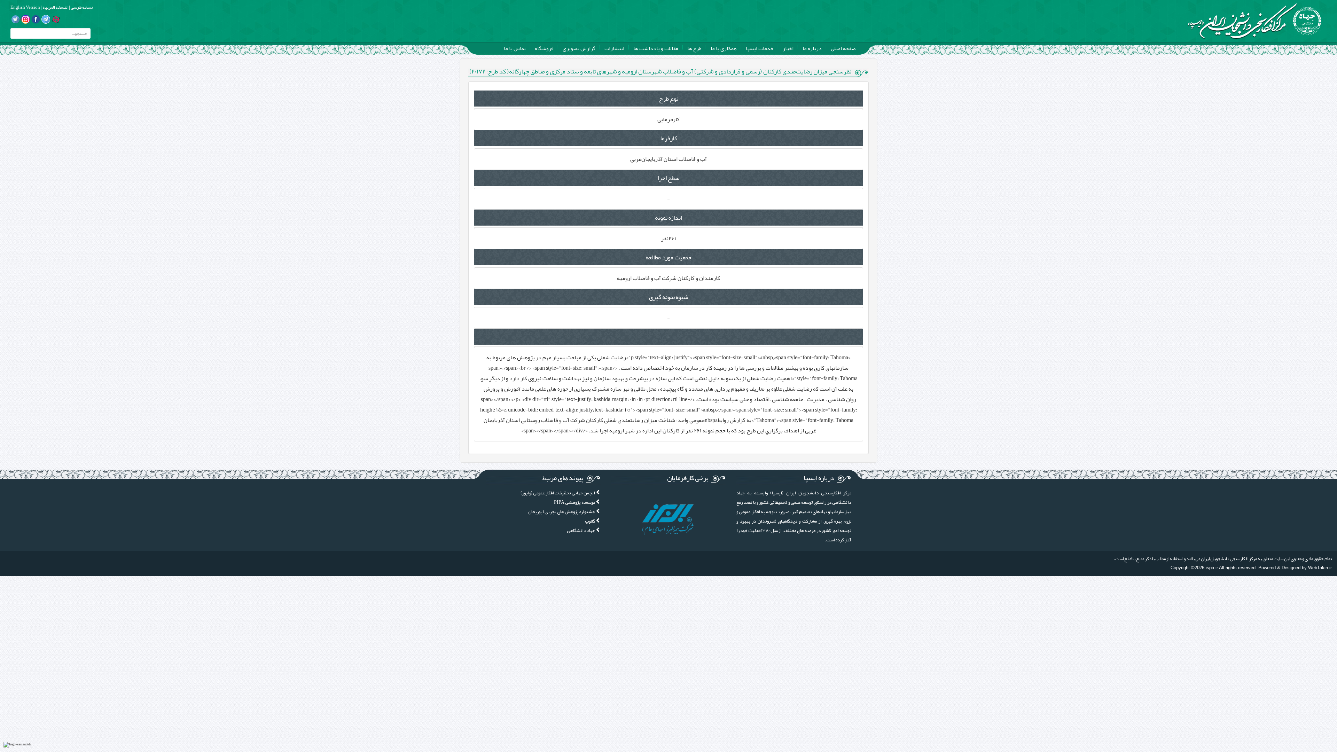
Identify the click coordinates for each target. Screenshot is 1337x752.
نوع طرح (668, 98)
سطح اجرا (669, 178)
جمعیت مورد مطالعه (668, 257)
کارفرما (668, 138)
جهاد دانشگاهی (581, 530)
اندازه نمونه (668, 217)
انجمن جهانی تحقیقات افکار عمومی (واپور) (558, 493)
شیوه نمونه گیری (668, 297)
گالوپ (590, 521)
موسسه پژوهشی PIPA (575, 502)
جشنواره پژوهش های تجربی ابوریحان (562, 511)
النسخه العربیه (55, 7)
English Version (25, 7)
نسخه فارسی (81, 7)
